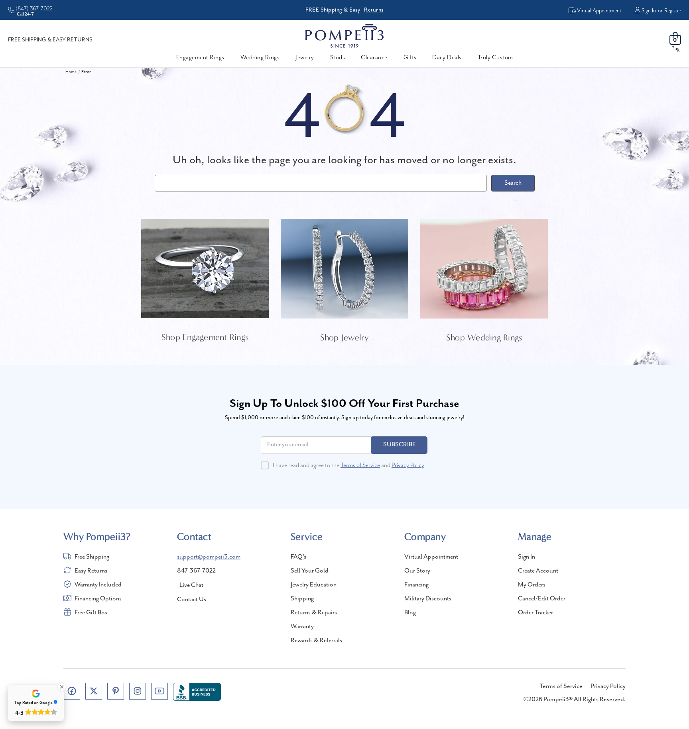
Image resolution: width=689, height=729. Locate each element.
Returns (374, 10)
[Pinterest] (115, 691)
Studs (337, 57)
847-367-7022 (196, 571)
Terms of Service (360, 465)
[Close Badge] (62, 687)
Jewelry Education (314, 584)
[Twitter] (93, 691)
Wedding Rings (260, 57)
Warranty (302, 626)
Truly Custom (495, 57)
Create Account (538, 571)
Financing (416, 584)
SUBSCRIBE (399, 444)
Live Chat (191, 585)
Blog (410, 612)
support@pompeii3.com (208, 557)
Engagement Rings (200, 57)
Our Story (417, 571)
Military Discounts (427, 598)
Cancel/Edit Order (541, 598)
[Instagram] (137, 691)
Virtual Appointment (431, 557)
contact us (191, 599)
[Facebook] (71, 691)
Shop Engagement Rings (204, 337)
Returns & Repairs (314, 612)
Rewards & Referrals (316, 640)
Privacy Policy (408, 465)
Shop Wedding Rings (484, 337)
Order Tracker (535, 612)
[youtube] (159, 691)
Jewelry (304, 57)
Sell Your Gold (310, 571)
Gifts (410, 57)
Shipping (302, 598)
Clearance (374, 57)
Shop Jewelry (344, 337)
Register (672, 11)
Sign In (649, 11)
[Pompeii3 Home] (344, 36)
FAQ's (298, 557)
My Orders (531, 584)
